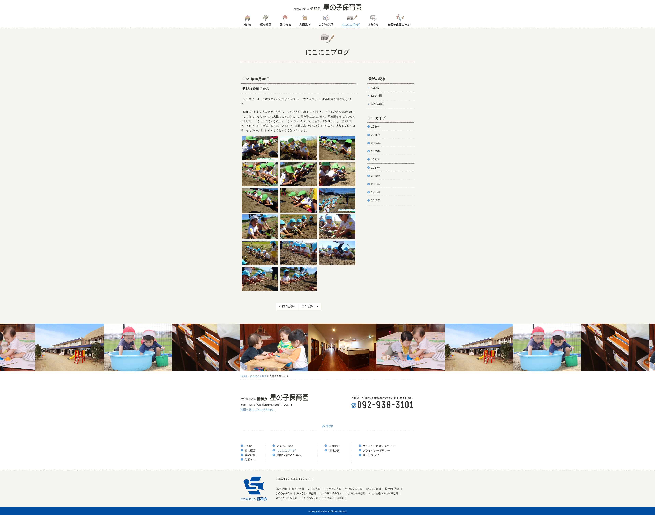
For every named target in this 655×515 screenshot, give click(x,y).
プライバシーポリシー (376, 450)
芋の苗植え (378, 104)
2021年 (375, 167)
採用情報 (334, 445)
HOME (247, 21)
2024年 (376, 143)
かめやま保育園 (284, 493)
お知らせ (373, 21)
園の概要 (266, 21)
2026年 (376, 126)
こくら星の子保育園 (330, 493)
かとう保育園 (373, 488)
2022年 (376, 159)
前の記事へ (289, 306)
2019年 (375, 184)
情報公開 (334, 450)
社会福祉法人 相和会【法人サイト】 (295, 478)
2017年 (375, 200)
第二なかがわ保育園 (286, 498)
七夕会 (375, 87)
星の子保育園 (392, 488)
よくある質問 (326, 21)
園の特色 (285, 21)
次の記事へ (308, 306)
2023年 (376, 151)
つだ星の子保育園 (355, 493)
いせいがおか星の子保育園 (383, 493)
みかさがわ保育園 (306, 493)
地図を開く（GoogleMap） (258, 409)
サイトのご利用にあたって (379, 445)
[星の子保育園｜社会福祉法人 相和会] (327, 7)
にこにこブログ (351, 21)
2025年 (376, 134)
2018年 (375, 192)
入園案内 (305, 21)
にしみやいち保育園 (333, 498)
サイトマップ (371, 455)
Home (248, 445)
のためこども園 (353, 488)
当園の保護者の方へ (399, 21)
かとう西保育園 (309, 498)
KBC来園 (376, 95)
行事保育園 (298, 488)
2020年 (376, 175)
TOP (327, 426)
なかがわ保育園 (332, 488)
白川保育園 (282, 488)
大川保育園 (314, 488)
